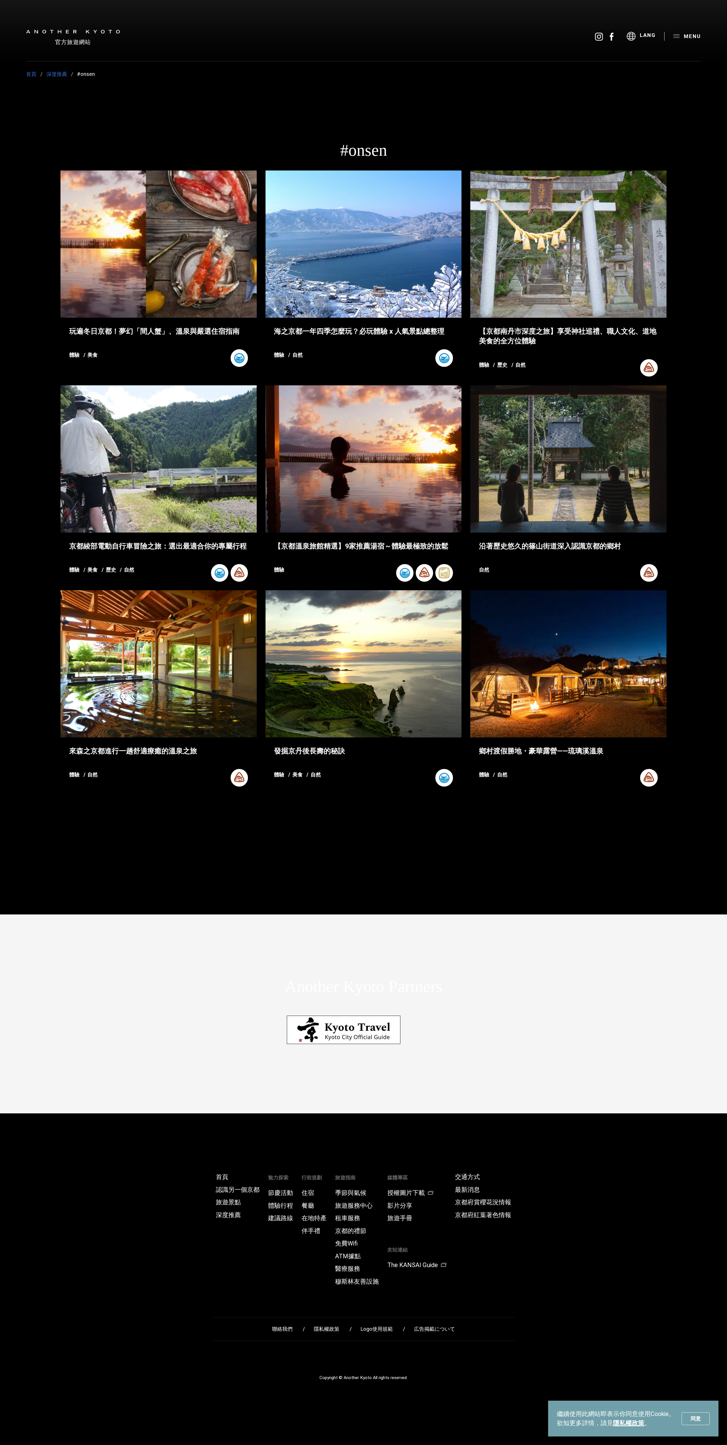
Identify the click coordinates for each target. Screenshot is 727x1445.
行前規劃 (312, 1177)
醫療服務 (347, 1269)
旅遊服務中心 (354, 1206)
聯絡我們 (282, 1329)
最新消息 (467, 1190)
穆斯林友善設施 (357, 1281)
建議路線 (280, 1218)
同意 (696, 1418)
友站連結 (397, 1250)
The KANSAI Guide (412, 1265)
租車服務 (347, 1218)
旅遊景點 (228, 1202)
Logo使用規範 (376, 1329)
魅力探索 (278, 1177)
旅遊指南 (345, 1177)
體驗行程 (280, 1206)
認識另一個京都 (238, 1190)
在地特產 (314, 1218)
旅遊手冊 (399, 1218)
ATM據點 (348, 1256)
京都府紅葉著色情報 (483, 1215)
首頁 (31, 74)
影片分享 (399, 1206)
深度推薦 (57, 74)
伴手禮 (311, 1231)
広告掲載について (434, 1329)
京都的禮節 (350, 1231)
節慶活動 (280, 1193)
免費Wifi (346, 1243)
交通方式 (467, 1177)
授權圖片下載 (406, 1193)
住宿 (308, 1193)
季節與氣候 (350, 1193)
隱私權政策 (628, 1423)
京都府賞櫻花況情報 (483, 1202)
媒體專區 (397, 1177)
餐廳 (308, 1206)
